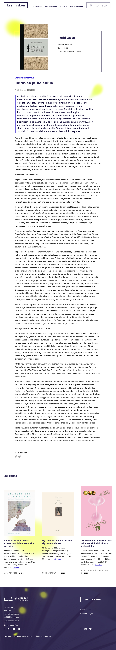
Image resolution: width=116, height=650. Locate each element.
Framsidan (37, 6)
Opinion (64, 6)
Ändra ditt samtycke (43, 636)
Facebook (16, 456)
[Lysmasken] (16, 7)
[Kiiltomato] (98, 7)
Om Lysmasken (76, 6)
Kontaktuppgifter (11, 625)
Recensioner (51, 6)
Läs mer (16, 567)
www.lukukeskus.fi (11, 620)
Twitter (19, 456)
